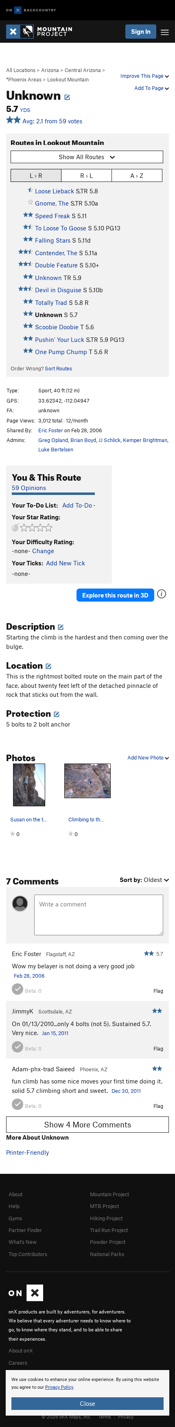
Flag (158, 990)
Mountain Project (109, 1194)
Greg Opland (53, 440)
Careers (18, 1362)
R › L (86, 175)
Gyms (15, 1218)
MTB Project (104, 1206)
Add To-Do (77, 505)
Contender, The (56, 252)
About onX (21, 1350)
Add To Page (149, 88)
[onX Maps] (26, 1299)
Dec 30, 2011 (126, 1091)
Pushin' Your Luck (59, 339)
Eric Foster (50, 430)
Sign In (141, 31)
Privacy (125, 1416)
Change (43, 550)
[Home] (43, 31)
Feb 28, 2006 (29, 975)
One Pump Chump (61, 351)
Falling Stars (52, 240)
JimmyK (22, 1011)
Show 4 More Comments (87, 1124)
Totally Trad (51, 302)
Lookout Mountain (68, 79)
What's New (23, 1242)
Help (14, 1206)
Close (87, 1403)
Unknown (48, 277)
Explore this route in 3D (115, 595)
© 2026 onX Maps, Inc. (66, 1416)
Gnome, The (52, 203)
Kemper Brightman (145, 440)
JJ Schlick (109, 440)
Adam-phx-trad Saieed (43, 1068)
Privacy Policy (59, 1387)
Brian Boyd (83, 440)
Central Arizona (83, 70)
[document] (87, 1393)
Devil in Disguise (58, 289)
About (15, 1194)
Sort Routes (58, 368)
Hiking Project (106, 1218)
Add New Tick (65, 563)
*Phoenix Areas (24, 79)
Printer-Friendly (27, 1152)
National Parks (107, 1254)
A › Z (136, 175)
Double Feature (56, 265)
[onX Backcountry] (31, 10)
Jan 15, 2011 (55, 1033)
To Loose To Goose (60, 228)
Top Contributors (28, 1254)
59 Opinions (29, 487)
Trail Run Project (109, 1230)
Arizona (50, 70)
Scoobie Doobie (57, 326)
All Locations (20, 70)
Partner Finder (25, 1230)
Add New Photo (146, 757)
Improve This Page (142, 75)
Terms (104, 1416)
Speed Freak (52, 215)
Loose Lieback (54, 191)
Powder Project (107, 1242)
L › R (36, 175)
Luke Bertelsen (55, 449)
